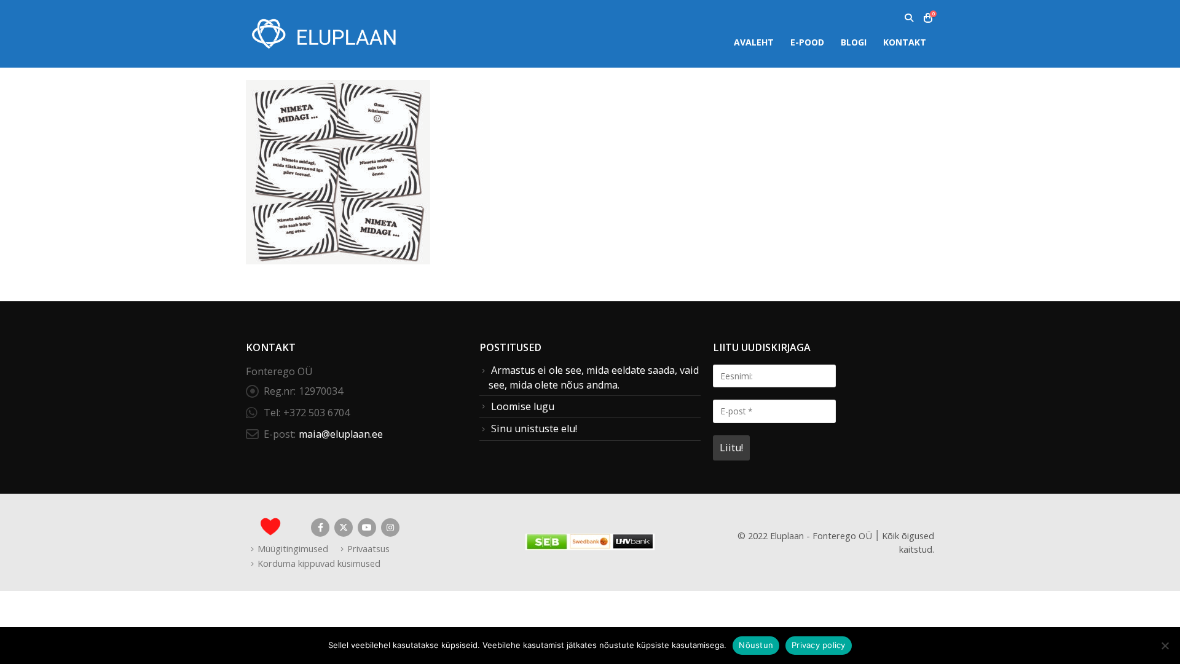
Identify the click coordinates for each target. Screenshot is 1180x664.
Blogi (854, 42)
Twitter (343, 527)
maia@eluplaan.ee (341, 434)
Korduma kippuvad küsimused (319, 563)
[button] (908, 18)
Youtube (367, 527)
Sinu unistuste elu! (534, 428)
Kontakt (904, 42)
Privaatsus (368, 548)
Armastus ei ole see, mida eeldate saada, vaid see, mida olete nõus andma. (594, 377)
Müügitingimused (293, 548)
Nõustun (756, 645)
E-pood (807, 42)
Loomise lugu (522, 406)
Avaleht (754, 42)
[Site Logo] (322, 33)
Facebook (320, 527)
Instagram (390, 527)
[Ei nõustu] (1164, 645)
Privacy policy (819, 645)
